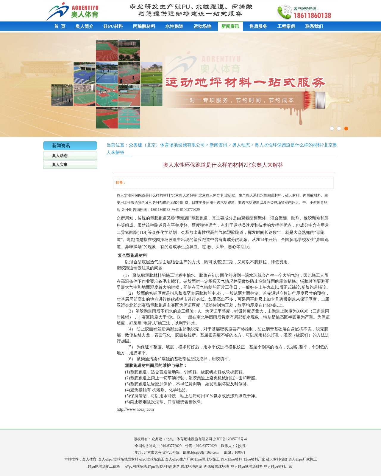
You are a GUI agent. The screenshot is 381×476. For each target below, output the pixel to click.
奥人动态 (60, 155)
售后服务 (258, 26)
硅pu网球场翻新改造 (164, 466)
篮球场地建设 (191, 466)
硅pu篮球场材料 (250, 466)
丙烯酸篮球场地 (216, 466)
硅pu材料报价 (277, 459)
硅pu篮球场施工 (151, 459)
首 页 (59, 26)
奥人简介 (84, 26)
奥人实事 (60, 164)
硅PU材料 (113, 26)
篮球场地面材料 (126, 459)
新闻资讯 (230, 26)
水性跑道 (174, 26)
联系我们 (314, 26)
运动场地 (202, 26)
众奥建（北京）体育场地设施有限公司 (167, 145)
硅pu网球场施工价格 (104, 466)
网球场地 (139, 466)
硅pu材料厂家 (254, 459)
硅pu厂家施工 (306, 459)
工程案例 (286, 26)
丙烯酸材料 (144, 26)
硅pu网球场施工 (207, 459)
